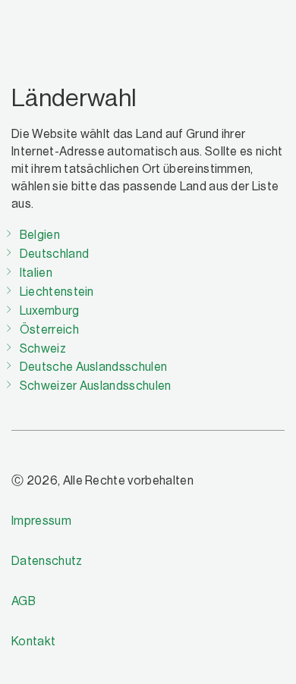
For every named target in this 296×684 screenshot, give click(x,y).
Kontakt (33, 641)
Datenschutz (47, 561)
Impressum (41, 521)
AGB (23, 601)
